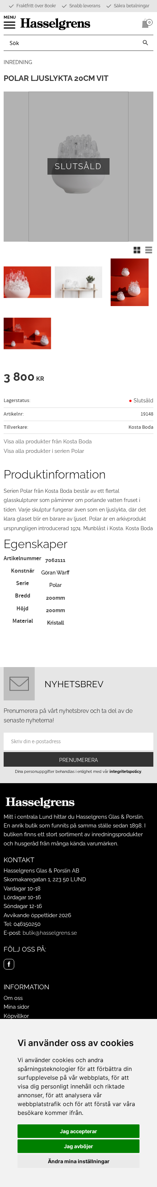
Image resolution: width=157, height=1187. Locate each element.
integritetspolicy (125, 771)
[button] (10, 27)
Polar (55, 585)
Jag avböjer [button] (78, 1146)
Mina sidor (16, 1007)
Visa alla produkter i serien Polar (44, 451)
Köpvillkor (16, 1016)
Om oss (13, 998)
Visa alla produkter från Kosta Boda (48, 441)
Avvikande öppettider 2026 (37, 915)
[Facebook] (9, 964)
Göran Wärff (55, 572)
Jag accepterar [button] (78, 1131)
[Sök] (145, 43)
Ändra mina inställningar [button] (79, 1161)
